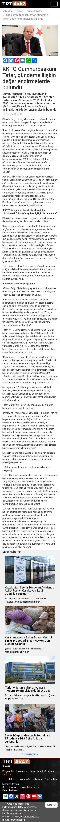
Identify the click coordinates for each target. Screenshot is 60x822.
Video (51, 771)
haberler (7, 11)
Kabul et (51, 805)
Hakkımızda (24, 779)
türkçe (19, 11)
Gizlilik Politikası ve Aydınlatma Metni (20, 787)
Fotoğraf (41, 771)
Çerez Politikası (10, 790)
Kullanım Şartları (10, 784)
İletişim (12, 779)
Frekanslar (37, 779)
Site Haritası (51, 779)
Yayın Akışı (21, 771)
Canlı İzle (7, 774)
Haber (32, 771)
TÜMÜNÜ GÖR (29, 754)
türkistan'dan (35, 11)
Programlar (8, 771)
